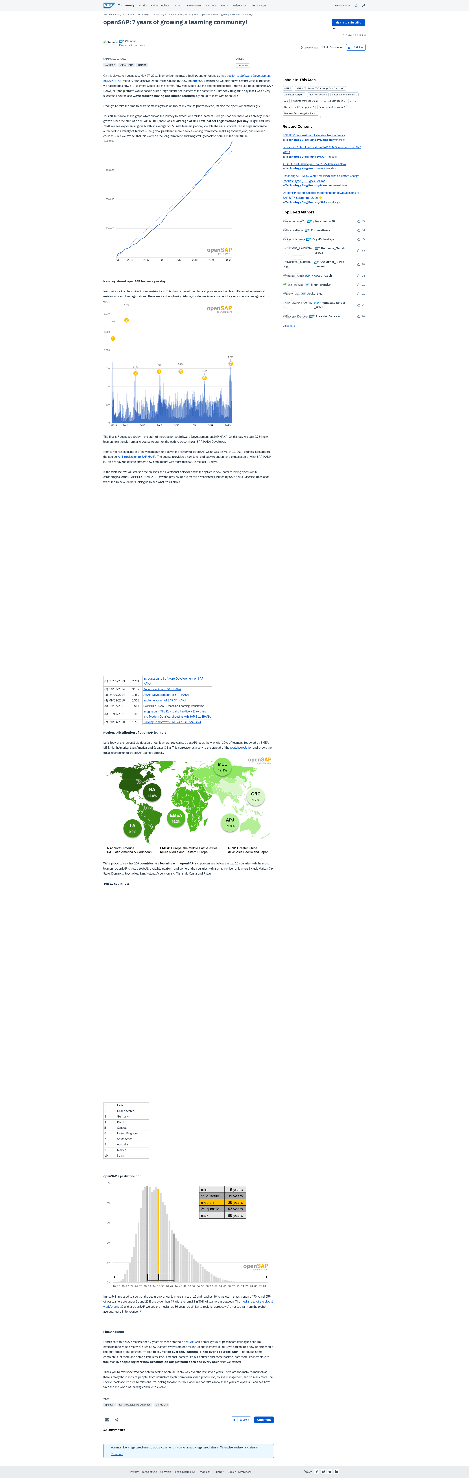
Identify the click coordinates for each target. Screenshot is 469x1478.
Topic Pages (259, 5)
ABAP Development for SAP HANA (166, 694)
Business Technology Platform (299, 113)
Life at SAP (243, 65)
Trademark (204, 1471)
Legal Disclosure (185, 1471)
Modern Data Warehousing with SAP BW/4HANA (180, 716)
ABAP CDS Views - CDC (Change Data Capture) (319, 88)
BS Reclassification (333, 101)
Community (126, 5)
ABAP (286, 88)
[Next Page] (326, 117)
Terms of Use (149, 1471)
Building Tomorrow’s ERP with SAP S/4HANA (172, 722)
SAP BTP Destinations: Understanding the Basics (314, 135)
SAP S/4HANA (126, 65)
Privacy (134, 1471)
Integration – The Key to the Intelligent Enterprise (174, 711)
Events (225, 5)
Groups (178, 5)
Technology (158, 14)
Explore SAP (342, 5)
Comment (117, 1454)
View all (288, 325)
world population (241, 747)
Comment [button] (264, 1419)
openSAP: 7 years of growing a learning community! (175, 22)
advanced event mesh (343, 94)
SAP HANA (110, 65)
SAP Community (111, 14)
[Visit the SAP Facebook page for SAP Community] (316, 1471)
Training (142, 65)
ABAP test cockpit (293, 94)
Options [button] (333, 29)
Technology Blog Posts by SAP (182, 14)
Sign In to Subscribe (348, 22)
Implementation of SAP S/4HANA (164, 700)
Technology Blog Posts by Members (309, 139)
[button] (349, 47)
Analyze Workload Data (305, 101)
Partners (211, 5)
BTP (352, 101)
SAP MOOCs (162, 1404)
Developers (194, 5)
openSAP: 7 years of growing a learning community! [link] (227, 14)
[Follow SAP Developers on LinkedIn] (336, 1471)
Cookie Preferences (240, 1471)
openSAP (198, 80)
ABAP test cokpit (317, 94)
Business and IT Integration (298, 107)
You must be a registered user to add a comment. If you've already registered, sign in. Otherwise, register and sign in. (184, 1447)
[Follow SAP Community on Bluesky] (323, 1471)
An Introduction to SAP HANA (137, 456)
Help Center (240, 5)
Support (219, 1471)
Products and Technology (154, 5)
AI (285, 101)
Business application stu (331, 107)
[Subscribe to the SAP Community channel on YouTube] (329, 1471)
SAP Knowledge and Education (134, 1404)
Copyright (166, 1471)
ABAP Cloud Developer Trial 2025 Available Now (314, 164)
